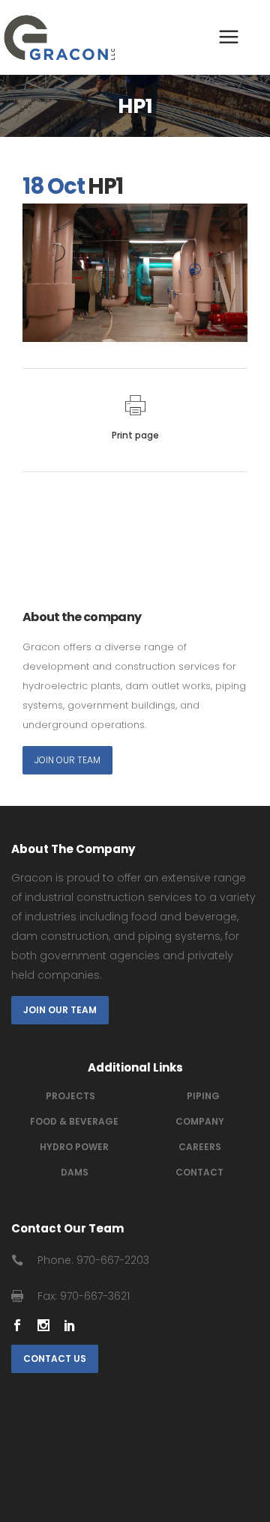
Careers (199, 1146)
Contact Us (54, 1358)
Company (200, 1121)
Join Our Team (67, 760)
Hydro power (74, 1146)
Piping (203, 1095)
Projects (70, 1095)
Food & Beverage (74, 1121)
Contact (200, 1172)
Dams (74, 1172)
